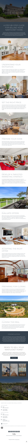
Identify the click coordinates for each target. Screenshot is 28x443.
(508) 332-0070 (5, 417)
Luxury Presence (19, 435)
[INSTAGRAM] (11, 431)
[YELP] (17, 431)
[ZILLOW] (19, 431)
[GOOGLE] (15, 431)
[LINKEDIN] (13, 431)
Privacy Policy (17, 439)
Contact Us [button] (5, 395)
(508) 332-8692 (5, 410)
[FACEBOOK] (9, 431)
